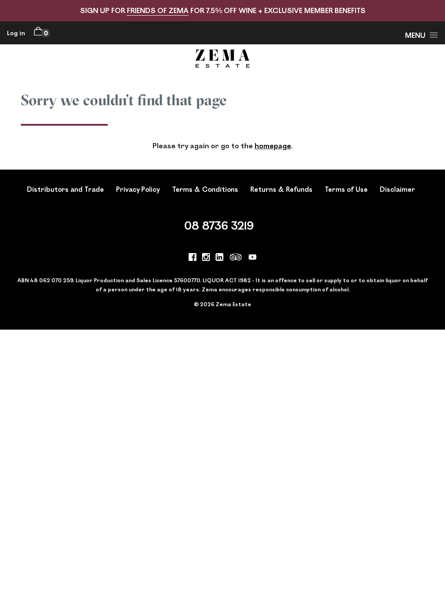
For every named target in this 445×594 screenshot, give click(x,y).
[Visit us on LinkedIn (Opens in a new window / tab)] (219, 258)
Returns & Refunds (281, 189)
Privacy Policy (138, 189)
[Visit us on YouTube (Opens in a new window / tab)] (252, 258)
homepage (273, 145)
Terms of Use (346, 189)
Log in (16, 32)
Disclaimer (397, 189)
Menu (415, 35)
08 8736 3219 (219, 225)
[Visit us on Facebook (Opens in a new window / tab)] (192, 258)
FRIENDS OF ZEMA (158, 10)
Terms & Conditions (205, 189)
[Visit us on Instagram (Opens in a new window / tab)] (206, 258)
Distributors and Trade (65, 189)
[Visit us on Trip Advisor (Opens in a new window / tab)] (236, 258)
